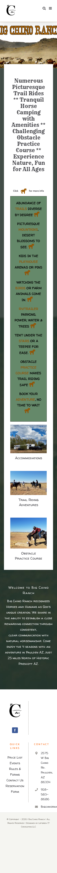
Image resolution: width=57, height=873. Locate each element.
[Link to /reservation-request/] (27, 410)
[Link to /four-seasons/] (31, 246)
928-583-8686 (45, 794)
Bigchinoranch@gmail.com (45, 807)
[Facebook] (15, 730)
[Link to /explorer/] (30, 299)
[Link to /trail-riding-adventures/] (36, 214)
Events (15, 763)
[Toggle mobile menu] (50, 8)
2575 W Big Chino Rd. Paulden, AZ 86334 (45, 767)
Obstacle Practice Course (28, 528)
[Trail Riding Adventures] (28, 483)
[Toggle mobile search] (44, 8)
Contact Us (15, 780)
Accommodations (28, 436)
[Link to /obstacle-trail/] (32, 384)
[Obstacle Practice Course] (28, 533)
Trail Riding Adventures (28, 478)
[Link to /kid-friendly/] (27, 272)
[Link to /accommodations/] (33, 325)
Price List (14, 757)
